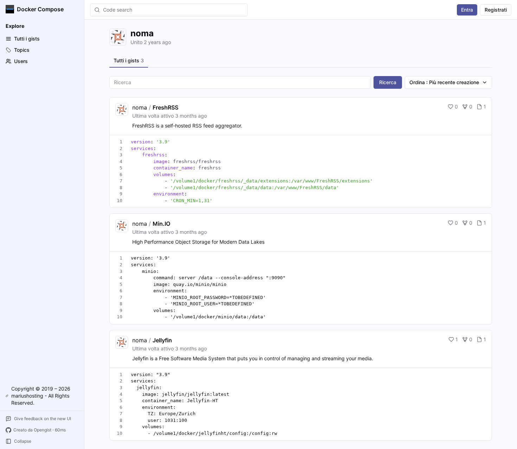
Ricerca (387, 82)
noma (139, 107)
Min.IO (161, 223)
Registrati (496, 10)
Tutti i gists (129, 60)
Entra (467, 10)
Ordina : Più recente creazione (444, 82)
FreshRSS (165, 107)
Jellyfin (162, 340)
